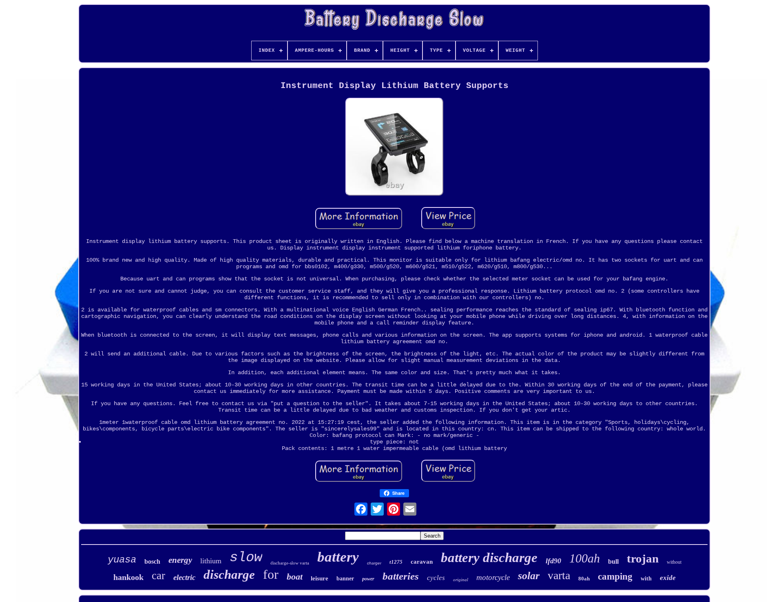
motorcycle (493, 577)
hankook (128, 577)
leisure (319, 578)
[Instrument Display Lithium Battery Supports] (394, 147)
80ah (584, 579)
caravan (422, 561)
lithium (210, 561)
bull (613, 561)
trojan (643, 558)
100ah (584, 558)
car (158, 575)
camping (615, 576)
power (368, 579)
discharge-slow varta (289, 562)
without (674, 562)
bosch (152, 561)
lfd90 (553, 561)
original (460, 579)
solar (529, 576)
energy (180, 560)
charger (374, 563)
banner (345, 579)
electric (184, 577)
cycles (436, 578)
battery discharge (489, 557)
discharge (229, 574)
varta (559, 575)
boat (295, 576)
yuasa (122, 559)
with (646, 579)
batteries (401, 576)
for (271, 574)
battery (338, 557)
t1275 (396, 562)
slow (246, 557)
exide (668, 578)
